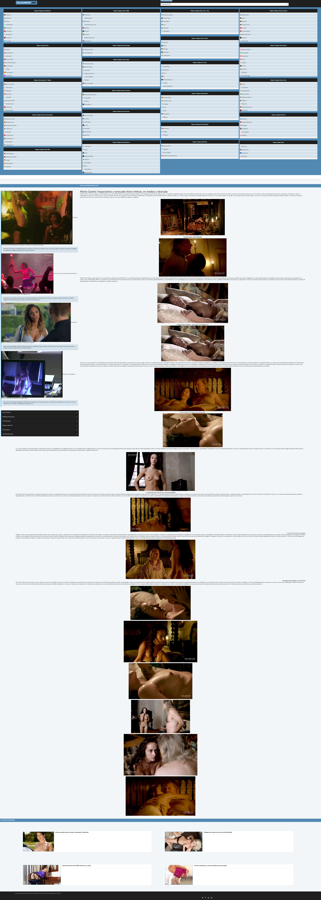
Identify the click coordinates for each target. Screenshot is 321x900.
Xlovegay (8, 41)
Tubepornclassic (88, 49)
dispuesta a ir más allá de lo (205, 279)
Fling (164, 73)
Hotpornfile (87, 132)
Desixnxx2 (87, 70)
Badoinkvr (244, 119)
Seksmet (244, 146)
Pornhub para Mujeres (90, 94)
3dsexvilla (8, 56)
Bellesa (86, 101)
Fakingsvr (244, 135)
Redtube (86, 28)
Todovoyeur (9, 87)
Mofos (243, 18)
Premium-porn (246, 24)
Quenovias (9, 94)
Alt (164, 76)
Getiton (165, 83)
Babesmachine (246, 91)
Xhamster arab (167, 101)
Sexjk (164, 107)
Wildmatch (166, 70)
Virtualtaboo (245, 132)
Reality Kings (245, 15)
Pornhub (86, 34)
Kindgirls (244, 100)
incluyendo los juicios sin (114, 195)
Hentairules (245, 56)
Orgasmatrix (245, 150)
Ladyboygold (9, 138)
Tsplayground (9, 135)
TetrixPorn (87, 15)
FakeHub (244, 21)
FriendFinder (166, 66)
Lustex (86, 125)
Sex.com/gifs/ (167, 152)
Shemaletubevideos (11, 125)
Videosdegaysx (10, 153)
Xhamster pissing (168, 15)
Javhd (85, 149)
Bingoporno (245, 153)
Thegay (8, 160)
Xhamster (87, 21)
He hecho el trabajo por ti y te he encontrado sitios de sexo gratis (210, 865)
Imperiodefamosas (247, 107)
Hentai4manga (246, 75)
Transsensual (9, 145)
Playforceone (9, 59)
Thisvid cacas (166, 18)
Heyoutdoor (87, 169)
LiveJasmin (9, 31)
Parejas (165, 132)
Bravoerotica (245, 94)
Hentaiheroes (9, 53)
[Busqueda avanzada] (287, 4)
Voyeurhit (8, 97)
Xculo (243, 84)
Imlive (7, 21)
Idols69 (86, 159)
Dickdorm (8, 166)
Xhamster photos (247, 97)
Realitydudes (9, 163)
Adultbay (86, 135)
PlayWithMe (9, 24)
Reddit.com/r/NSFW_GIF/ (170, 156)
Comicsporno (166, 55)
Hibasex (165, 117)
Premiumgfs (245, 41)
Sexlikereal (245, 129)
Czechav (244, 28)
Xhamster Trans (10, 119)
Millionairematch (167, 80)
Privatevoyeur (9, 104)
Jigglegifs (165, 149)
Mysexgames (9, 72)
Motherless (166, 114)
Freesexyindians (88, 77)
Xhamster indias (88, 64)
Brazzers (244, 38)
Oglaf (164, 45)
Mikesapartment (246, 34)
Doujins (244, 62)
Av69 (85, 153)
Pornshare (87, 128)
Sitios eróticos (6, 429)
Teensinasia (245, 87)
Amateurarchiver (10, 100)
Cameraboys (87, 104)
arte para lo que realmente (239, 194)
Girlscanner (87, 122)
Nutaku (8, 49)
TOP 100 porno (7, 421)
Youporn (86, 31)
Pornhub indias (88, 67)
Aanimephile (245, 53)
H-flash (8, 69)
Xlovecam (8, 38)
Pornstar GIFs (167, 146)
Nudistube (8, 91)
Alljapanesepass (88, 156)
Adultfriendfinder (167, 86)
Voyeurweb (9, 107)
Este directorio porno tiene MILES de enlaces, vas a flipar (76, 865)
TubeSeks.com (88, 18)
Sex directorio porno (8, 434)
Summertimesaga (10, 62)
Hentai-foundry (246, 49)
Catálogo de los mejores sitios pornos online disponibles (218, 832)
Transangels (9, 142)
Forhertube (87, 98)
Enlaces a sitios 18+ (8, 425)
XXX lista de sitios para (8, 416)
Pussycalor (245, 110)
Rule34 (244, 66)
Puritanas (244, 156)
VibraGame (9, 28)
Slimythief (166, 52)
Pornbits (86, 119)
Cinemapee (166, 31)
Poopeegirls (166, 21)
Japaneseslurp (88, 172)
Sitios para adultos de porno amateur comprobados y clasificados (72, 832)
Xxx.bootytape (88, 115)
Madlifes (165, 135)
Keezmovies (87, 41)
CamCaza (8, 15)
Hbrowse (165, 42)
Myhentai (244, 72)
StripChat (8, 18)
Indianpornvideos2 (89, 73)
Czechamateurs (246, 31)
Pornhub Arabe (167, 97)
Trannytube (9, 129)
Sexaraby (165, 104)
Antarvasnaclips (88, 83)
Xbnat (164, 110)
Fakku (243, 59)
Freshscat (166, 28)
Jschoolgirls (87, 163)
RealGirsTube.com (89, 38)
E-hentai (244, 69)
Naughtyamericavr (247, 122)
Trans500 (8, 132)
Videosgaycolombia (11, 157)
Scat (164, 24)
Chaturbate (9, 34)
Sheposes (244, 104)
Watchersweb (9, 110)
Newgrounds (9, 66)
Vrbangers (244, 125)
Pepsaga (165, 49)
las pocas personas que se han (225, 364)
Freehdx (86, 80)
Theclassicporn (88, 53)
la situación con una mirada (214, 195)
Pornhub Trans (10, 122)
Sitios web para (6, 412)
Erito (85, 166)
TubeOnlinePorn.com (90, 24)
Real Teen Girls (10, 84)
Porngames (9, 75)
